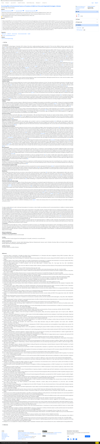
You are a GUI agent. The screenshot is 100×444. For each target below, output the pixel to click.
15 (60, 61)
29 (31, 92)
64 (51, 166)
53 (52, 139)
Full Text (5, 42)
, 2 (13, 10)
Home (3, 2)
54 (31, 186)
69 (11, 179)
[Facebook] (68, 439)
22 (62, 85)
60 (14, 153)
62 (27, 158)
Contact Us (44, 2)
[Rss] (76, 439)
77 (58, 193)
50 (11, 137)
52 (28, 138)
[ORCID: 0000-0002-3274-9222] (36, 10)
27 (11, 85)
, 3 (14, 10)
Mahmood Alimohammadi (6, 10)
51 (12, 137)
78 (10, 208)
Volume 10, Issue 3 (91, 6)
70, (9, 184)
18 (9, 65)
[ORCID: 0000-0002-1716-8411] (23, 10)
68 (9, 179)
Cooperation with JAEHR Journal (24, 437)
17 (71, 62)
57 (8, 144)
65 (53, 166)
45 (26, 132)
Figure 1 (34, 199)
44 (59, 127)
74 (10, 186)
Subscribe (87, 436)
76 (52, 193)
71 (10, 184)
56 (7, 144)
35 (10, 98)
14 (46, 60)
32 (20, 93)
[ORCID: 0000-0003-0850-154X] (12, 10)
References (5, 424)
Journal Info (13, 2)
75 (45, 191)
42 (14, 124)
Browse (7, 2)
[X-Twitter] (71, 439)
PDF (80, 16)
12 (23, 58)
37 (55, 103)
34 (9, 98)
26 (40, 75)
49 (9, 137)
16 (61, 61)
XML (78, 14)
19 (62, 65)
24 (10, 71)
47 (42, 133)
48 (69, 139)
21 (25, 67)
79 (60, 216)
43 (15, 124)
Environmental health (22, 33)
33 (60, 94)
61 (44, 154)
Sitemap (3, 438)
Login (93, 2)
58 (2, 146)
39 (20, 116)
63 (26, 163)
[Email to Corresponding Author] (22, 10)
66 (38, 167)
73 (9, 186)
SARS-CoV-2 (4, 33)
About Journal (4, 433)
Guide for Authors (21, 2)
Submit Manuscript (30, 2)
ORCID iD (20, 438)
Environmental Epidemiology (7, 38)
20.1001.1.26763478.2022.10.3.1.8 (8, 35)
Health (29, 33)
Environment (14, 33)
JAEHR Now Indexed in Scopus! (24, 432)
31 (19, 93)
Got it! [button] (97, 442)
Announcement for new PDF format (25, 436)
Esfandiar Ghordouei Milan (31, 10)
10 (66, 56)
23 (28, 67)
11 (21, 58)
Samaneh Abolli (19, 10)
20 (36, 66)
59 (4, 146)
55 (10, 143)
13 (45, 60)
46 (41, 133)
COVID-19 (9, 33)
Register (96, 2)
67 (61, 174)
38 (46, 109)
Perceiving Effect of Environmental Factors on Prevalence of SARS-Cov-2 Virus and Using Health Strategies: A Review (31, 6)
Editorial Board (5, 435)
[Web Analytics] (44, 436)
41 (55, 121)
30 (33, 92)
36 (54, 103)
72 (8, 186)
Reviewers (38, 2)
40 (12, 118)
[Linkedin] (73, 439)
